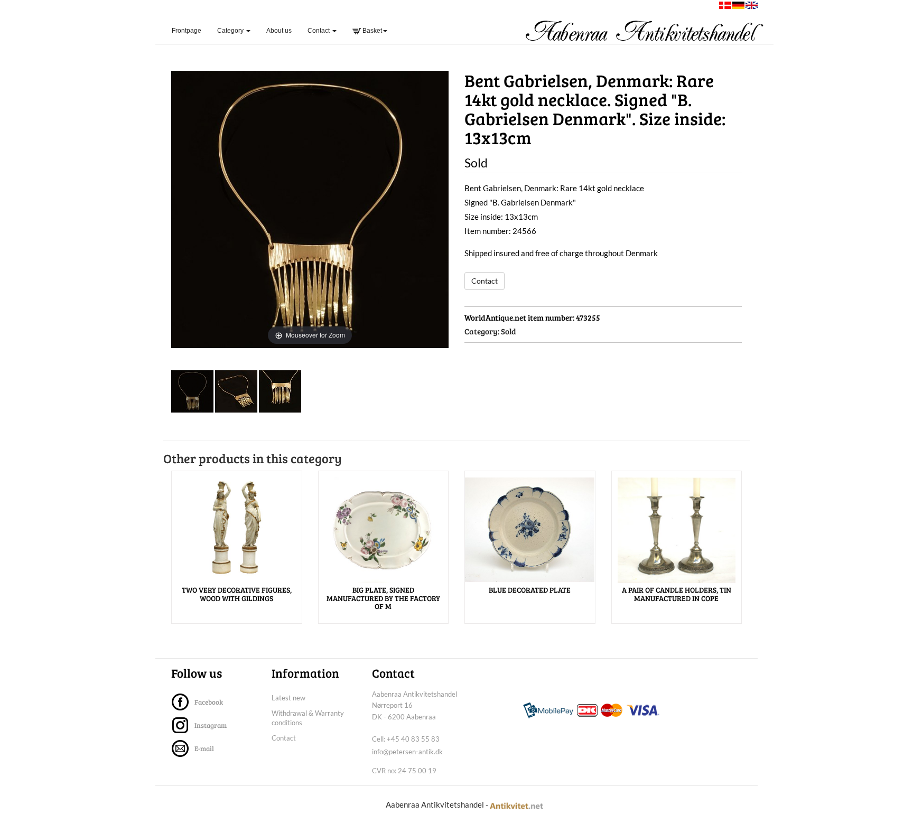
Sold (508, 331)
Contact (484, 280)
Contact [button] (319, 30)
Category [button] (231, 30)
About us (279, 30)
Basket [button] (371, 30)
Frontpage (190, 30)
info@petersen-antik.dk (407, 751)
